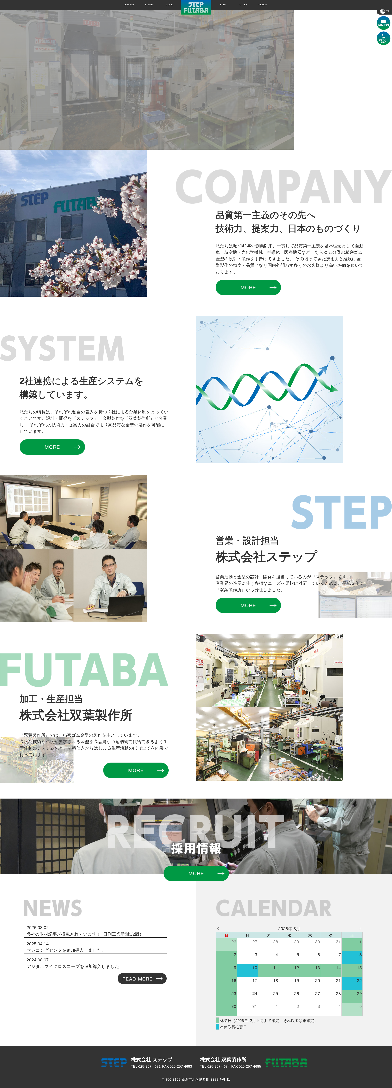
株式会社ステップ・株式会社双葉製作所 (196, 7)
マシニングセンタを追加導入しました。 (66, 950)
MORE (248, 288)
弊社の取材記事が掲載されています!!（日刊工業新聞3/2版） (85, 934)
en (384, 11)
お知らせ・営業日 (383, 38)
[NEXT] (360, 928)
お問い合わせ (383, 23)
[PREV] (219, 928)
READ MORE (142, 978)
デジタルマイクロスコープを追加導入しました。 (75, 966)
